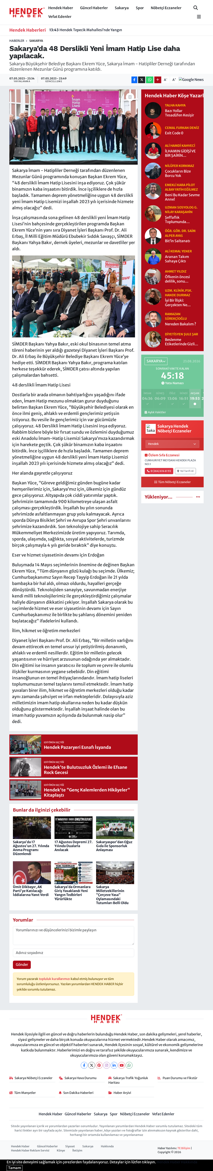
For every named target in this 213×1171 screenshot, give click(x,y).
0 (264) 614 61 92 (161, 471)
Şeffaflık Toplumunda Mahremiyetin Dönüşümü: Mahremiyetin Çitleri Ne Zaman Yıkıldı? (182, 219)
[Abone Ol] (191, 80)
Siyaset (70, 1146)
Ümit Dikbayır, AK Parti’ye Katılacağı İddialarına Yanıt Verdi (31, 891)
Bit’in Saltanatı (177, 241)
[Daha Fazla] (157, 80)
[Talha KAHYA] (153, 110)
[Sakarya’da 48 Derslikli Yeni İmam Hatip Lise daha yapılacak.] (73, 127)
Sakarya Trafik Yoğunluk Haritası (128, 1080)
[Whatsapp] (129, 1065)
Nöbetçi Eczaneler (166, 8)
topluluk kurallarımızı (55, 979)
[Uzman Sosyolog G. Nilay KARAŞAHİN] (153, 213)
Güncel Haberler (94, 8)
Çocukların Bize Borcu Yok (178, 173)
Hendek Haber (60, 8)
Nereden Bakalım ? (180, 324)
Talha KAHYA (175, 105)
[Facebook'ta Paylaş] (134, 80)
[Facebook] (84, 1065)
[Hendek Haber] (27, 12)
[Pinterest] (99, 1065)
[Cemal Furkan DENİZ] (153, 130)
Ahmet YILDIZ (175, 271)
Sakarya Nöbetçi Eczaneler (33, 1078)
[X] (91, 1065)
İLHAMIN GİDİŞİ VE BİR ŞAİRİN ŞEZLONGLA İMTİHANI (180, 153)
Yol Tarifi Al (187, 471)
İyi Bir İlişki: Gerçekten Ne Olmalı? (176, 302)
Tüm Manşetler (25, 1093)
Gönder (22, 964)
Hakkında (107, 1146)
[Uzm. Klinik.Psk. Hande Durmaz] (153, 296)
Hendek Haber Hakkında (177, 1162)
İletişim (77, 1150)
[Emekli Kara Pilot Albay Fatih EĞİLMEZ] (153, 191)
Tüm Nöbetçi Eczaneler (174, 482)
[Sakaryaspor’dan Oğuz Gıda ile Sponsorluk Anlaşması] (115, 827)
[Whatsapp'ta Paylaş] (149, 80)
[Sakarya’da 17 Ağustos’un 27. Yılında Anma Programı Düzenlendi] (32, 827)
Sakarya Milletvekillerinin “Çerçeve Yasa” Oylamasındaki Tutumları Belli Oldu (112, 895)
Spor (140, 8)
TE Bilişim (183, 1148)
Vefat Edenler (59, 16)
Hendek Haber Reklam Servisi (30, 1150)
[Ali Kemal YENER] (153, 256)
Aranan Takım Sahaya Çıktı (177, 259)
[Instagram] (106, 1065)
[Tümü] (198, 497)
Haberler (16, 41)
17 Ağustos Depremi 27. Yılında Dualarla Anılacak (73, 846)
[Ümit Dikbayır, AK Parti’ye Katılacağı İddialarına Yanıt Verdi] (32, 872)
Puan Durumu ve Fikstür (180, 1078)
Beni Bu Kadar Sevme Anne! (182, 197)
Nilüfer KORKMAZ (179, 166)
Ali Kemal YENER (178, 251)
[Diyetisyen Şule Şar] (153, 339)
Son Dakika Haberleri (78, 1093)
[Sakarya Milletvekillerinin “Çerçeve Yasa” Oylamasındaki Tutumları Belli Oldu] (115, 872)
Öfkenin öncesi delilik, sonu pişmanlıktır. (177, 279)
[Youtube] (121, 1065)
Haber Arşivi (122, 1093)
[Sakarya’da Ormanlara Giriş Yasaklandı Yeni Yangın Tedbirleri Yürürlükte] (73, 872)
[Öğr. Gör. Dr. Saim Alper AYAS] (153, 235)
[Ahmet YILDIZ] (153, 276)
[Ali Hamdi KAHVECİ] (153, 150)
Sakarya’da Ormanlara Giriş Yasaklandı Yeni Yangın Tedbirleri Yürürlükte (72, 893)
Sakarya (122, 8)
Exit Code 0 (174, 133)
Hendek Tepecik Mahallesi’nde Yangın (85, 30)
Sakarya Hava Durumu (80, 1078)
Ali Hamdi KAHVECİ (180, 146)
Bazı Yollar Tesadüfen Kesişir (179, 113)
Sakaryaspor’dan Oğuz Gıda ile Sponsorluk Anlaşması (114, 846)
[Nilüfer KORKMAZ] (153, 170)
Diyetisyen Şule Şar (181, 334)
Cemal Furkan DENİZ (182, 128)
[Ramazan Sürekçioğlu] (153, 319)
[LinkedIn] (114, 1065)
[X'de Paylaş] (141, 80)
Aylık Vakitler (157, 412)
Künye (61, 1150)
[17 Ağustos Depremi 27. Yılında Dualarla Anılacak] (73, 827)
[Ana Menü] (197, 16)
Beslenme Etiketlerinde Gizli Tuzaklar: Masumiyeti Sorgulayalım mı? (180, 342)
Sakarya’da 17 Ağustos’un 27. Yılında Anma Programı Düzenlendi (31, 848)
